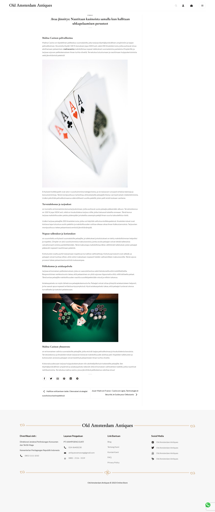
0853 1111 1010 (32, 455)
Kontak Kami (113, 452)
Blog (109, 442)
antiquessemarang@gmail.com (82, 452)
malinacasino (69, 49)
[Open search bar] (176, 5)
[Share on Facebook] (44, 378)
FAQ (109, 457)
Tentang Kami (113, 447)
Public (90, 15)
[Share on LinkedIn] (71, 378)
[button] (183, 5)
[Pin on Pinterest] (64, 378)
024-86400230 (75, 447)
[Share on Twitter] (51, 378)
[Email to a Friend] (57, 378)
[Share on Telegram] (77, 378)
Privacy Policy (113, 462)
